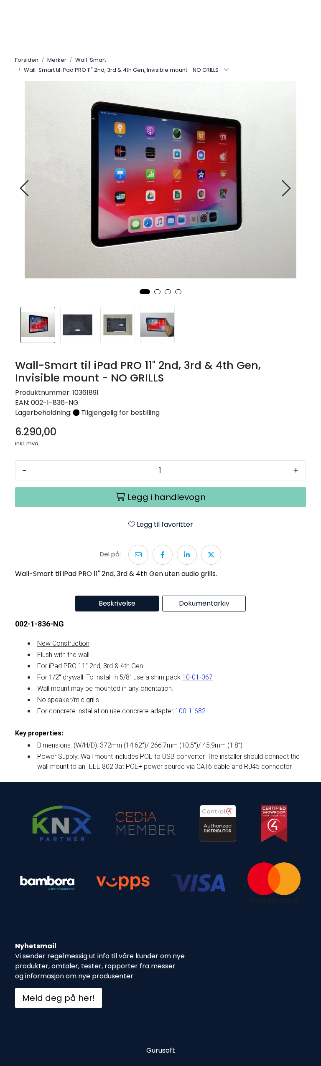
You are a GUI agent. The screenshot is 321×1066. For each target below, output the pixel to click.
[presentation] (25, 188)
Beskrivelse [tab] (117, 603)
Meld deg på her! (58, 998)
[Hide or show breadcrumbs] (226, 70)
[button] (145, 291)
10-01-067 (197, 677)
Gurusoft (160, 1050)
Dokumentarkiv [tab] (204, 603)
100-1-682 (190, 711)
